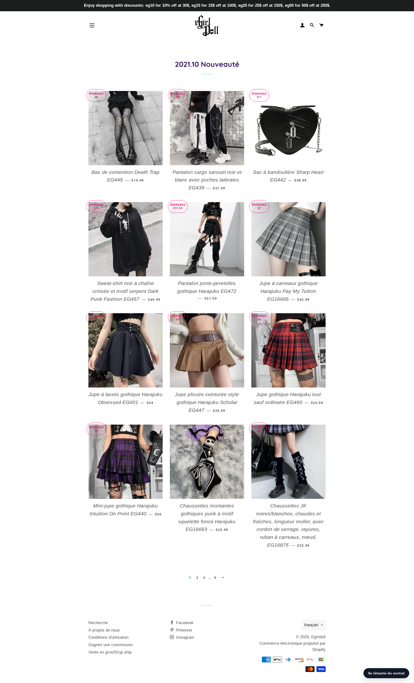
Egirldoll (318, 637)
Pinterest (183, 630)
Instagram (184, 637)
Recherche (98, 622)
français (311, 625)
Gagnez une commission (110, 645)
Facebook (184, 622)
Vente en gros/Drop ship (110, 652)
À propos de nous (104, 630)
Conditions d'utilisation (108, 637)
